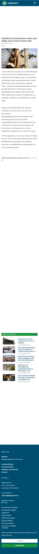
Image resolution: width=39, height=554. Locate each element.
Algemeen (4, 500)
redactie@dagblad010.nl (9, 495)
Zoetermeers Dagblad (8, 526)
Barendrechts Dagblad (8, 510)
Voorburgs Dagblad (7, 523)
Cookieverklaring (7, 464)
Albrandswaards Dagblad (9, 507)
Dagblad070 (5, 512)
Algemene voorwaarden (9, 469)
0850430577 (8, 493)
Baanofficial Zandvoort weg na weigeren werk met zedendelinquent (26, 358)
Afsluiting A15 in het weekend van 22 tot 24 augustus (26, 341)
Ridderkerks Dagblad (8, 518)
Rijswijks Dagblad (7, 520)
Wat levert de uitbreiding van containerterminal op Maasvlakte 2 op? (25, 367)
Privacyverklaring (7, 467)
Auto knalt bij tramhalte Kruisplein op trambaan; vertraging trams (26, 377)
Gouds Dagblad (6, 515)
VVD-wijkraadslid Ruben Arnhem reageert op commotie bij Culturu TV (26, 349)
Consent (4, 472)
